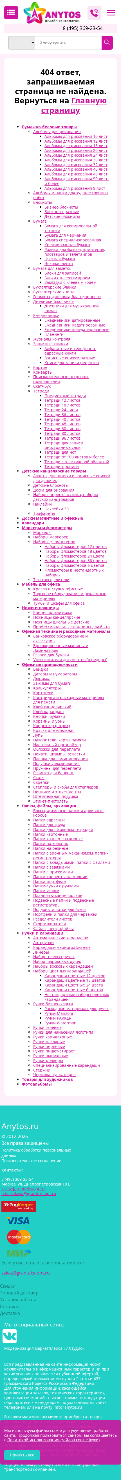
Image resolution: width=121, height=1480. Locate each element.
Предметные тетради (65, 395)
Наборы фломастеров (54, 541)
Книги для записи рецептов (71, 362)
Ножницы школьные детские (61, 622)
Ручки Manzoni (58, 1013)
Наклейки (42, 504)
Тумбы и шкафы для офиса (59, 603)
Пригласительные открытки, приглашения (61, 379)
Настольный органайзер (57, 744)
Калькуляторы (47, 688)
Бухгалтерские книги (53, 291)
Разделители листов (52, 919)
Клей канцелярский (52, 706)
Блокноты (42, 202)
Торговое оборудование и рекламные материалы (69, 596)
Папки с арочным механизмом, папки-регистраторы (70, 855)
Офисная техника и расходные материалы (66, 631)
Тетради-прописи (61, 466)
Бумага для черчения (65, 235)
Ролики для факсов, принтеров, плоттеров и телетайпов (74, 252)
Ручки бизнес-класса (53, 1003)
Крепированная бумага (67, 244)
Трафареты (44, 513)
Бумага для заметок (52, 268)
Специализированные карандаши (66, 1065)
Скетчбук (42, 386)
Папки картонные (50, 834)
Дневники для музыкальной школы (71, 308)
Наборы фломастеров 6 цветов (74, 565)
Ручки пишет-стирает (54, 1051)
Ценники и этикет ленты (57, 791)
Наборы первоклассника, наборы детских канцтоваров (65, 497)
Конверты (43, 372)
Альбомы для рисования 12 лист (75, 141)
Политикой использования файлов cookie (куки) (53, 1439)
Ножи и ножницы (40, 607)
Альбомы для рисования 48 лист (75, 174)
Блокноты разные (61, 211)
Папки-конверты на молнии (60, 876)
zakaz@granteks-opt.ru (25, 1273)
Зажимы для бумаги (52, 683)
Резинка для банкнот (53, 772)
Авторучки (43, 942)
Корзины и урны (49, 721)
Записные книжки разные (69, 357)
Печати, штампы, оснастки (59, 754)
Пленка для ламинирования (60, 758)
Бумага (40, 221)
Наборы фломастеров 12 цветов (75, 546)
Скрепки (41, 782)
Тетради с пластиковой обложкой (76, 461)
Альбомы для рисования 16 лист (75, 145)
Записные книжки (50, 343)
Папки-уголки (46, 890)
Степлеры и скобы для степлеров (65, 787)
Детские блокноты (62, 216)
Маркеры (42, 532)
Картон (40, 367)
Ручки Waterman (60, 1023)
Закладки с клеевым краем (70, 282)
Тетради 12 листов (62, 400)
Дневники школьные (53, 301)
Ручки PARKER (57, 1018)
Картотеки (43, 692)
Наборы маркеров (50, 537)
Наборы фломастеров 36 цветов (75, 560)
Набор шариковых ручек (57, 961)
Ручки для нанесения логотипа (63, 1032)
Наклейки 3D (56, 508)
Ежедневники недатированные (74, 325)
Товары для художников (47, 1079)
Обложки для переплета (56, 749)
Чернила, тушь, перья (54, 1074)
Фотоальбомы (37, 1084)
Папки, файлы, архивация (49, 805)
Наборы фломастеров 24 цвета (74, 556)
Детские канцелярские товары (54, 471)
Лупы (38, 735)
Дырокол (41, 678)
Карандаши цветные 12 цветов (74, 975)
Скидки (7, 1286)
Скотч (38, 777)
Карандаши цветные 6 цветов (73, 989)
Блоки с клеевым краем (67, 277)
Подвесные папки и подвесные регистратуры (63, 902)
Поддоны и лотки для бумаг (59, 909)
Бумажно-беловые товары (49, 126)
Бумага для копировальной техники (70, 228)
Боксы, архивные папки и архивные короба (68, 813)
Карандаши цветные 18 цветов (74, 980)
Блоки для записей (62, 273)
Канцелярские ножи (52, 612)
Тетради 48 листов (62, 423)
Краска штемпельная (54, 730)
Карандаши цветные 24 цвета (73, 985)
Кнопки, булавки (49, 716)
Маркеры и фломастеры (47, 527)
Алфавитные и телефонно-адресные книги (70, 351)
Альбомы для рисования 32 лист (75, 164)
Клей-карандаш (48, 711)
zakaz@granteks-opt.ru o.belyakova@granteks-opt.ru (28, 1191)
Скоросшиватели (49, 923)
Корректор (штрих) (51, 725)
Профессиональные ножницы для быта (71, 626)
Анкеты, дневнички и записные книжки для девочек (71, 478)
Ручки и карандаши (42, 933)
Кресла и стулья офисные (58, 588)
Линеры (41, 952)
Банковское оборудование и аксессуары (60, 638)
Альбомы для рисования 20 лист (75, 150)
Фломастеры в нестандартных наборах (74, 572)
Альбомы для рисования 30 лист (75, 160)
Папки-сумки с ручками (56, 886)
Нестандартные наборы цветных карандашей (76, 997)
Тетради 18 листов (62, 405)
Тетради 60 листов (62, 428)
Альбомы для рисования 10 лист (75, 136)
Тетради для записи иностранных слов (63, 445)
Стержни (41, 1070)
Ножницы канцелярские (56, 617)
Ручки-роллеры (48, 1060)
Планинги (54, 334)
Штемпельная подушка (55, 796)
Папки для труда (49, 824)
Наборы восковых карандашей (63, 966)
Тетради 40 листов (62, 419)
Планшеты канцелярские (57, 895)
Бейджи (40, 669)
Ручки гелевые (47, 1027)
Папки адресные (49, 820)
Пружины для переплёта (57, 768)
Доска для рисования (54, 490)
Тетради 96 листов (62, 438)
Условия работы (18, 1299)
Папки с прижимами (53, 871)
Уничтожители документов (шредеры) (70, 659)
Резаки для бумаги (51, 654)
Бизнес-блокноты (61, 207)
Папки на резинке (50, 848)
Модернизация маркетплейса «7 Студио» (44, 1348)
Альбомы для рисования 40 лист (75, 169)
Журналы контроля (51, 339)
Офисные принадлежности (50, 664)
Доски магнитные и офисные (52, 518)
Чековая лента (58, 263)
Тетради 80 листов (62, 433)
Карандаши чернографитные (62, 947)
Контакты (10, 1306)
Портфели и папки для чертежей (65, 914)
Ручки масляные (49, 1041)
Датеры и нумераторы (55, 674)
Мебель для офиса (41, 584)
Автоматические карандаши (60, 937)
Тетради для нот (60, 452)
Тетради (41, 391)
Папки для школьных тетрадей (63, 829)
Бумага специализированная (72, 240)
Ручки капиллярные (52, 1037)
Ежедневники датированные (72, 320)
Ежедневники (46, 315)
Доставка (10, 1313)
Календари (33, 523)
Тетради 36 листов (62, 414)
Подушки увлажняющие (56, 763)
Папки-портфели (49, 881)
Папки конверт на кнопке (58, 838)
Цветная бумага (59, 258)
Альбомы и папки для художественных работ (70, 195)
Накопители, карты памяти (59, 740)
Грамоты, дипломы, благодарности (67, 296)
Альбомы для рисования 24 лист (75, 155)
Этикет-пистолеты (51, 801)
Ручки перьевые (49, 1046)
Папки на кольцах (50, 843)
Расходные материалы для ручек (76, 1008)
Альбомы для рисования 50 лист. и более (76, 181)
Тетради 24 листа (61, 409)
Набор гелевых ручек (54, 956)
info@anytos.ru (67, 1407)
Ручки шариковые (50, 1055)
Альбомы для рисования (57, 131)
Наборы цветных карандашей (62, 971)
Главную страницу (74, 105)
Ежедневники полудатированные (76, 329)
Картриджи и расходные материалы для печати (68, 700)
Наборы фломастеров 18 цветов (75, 551)
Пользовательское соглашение (31, 1160)
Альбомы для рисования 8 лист (74, 188)
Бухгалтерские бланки (54, 287)
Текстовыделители (51, 579)
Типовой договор (19, 1293)
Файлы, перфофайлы (53, 928)
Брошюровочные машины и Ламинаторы (60, 648)
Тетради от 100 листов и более (74, 457)
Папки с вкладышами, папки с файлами (71, 862)
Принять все (22, 1455)
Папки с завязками (51, 867)
